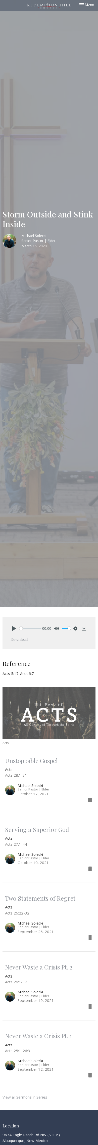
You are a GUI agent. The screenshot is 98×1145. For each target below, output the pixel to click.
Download (19, 639)
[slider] (30, 628)
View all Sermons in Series (25, 1097)
